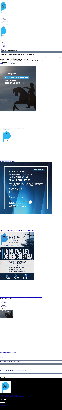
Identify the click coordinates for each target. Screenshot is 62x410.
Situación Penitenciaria (5, 47)
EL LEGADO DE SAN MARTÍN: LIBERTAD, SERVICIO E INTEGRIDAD (12, 128)
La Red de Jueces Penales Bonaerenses (4, 129)
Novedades (2, 304)
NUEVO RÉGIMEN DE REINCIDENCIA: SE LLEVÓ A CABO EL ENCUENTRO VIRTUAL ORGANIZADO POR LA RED (21, 297)
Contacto (2, 22)
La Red (2, 16)
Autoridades (4, 43)
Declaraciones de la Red (5, 21)
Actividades (4, 20)
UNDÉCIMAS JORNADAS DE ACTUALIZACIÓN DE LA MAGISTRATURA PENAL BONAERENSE (17, 230)
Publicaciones (2, 18)
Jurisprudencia (2, 303)
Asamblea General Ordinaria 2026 (5, 160)
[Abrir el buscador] (0, 39)
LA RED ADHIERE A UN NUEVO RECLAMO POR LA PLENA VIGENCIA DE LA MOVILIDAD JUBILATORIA (12, 374)
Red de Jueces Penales (4, 62)
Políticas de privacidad (3, 405)
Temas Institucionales (5, 19)
